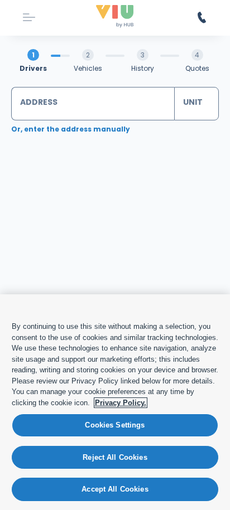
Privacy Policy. (120, 403)
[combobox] (92, 103)
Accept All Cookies (115, 489)
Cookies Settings (115, 425)
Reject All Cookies (115, 457)
